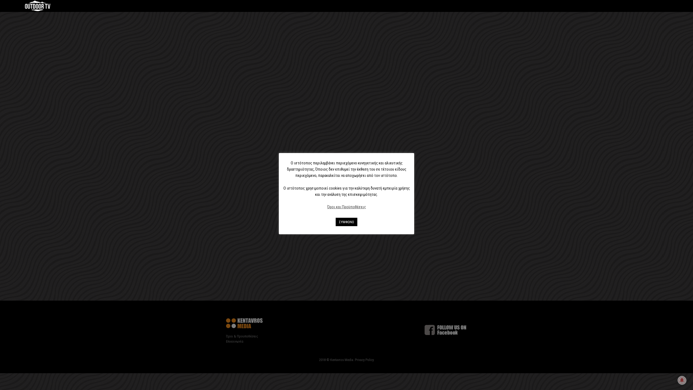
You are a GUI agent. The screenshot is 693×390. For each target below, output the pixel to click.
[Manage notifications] (682, 380)
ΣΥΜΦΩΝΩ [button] (346, 222)
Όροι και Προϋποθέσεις (346, 206)
